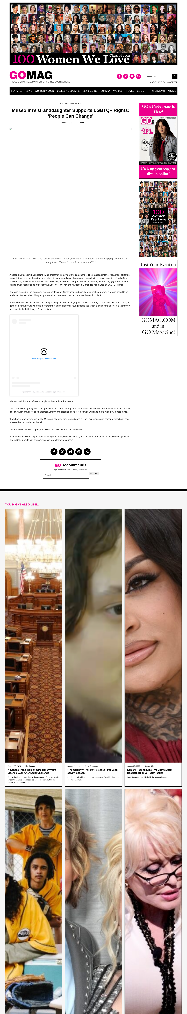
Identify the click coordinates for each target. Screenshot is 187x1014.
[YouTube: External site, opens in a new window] (132, 76)
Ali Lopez (80, 123)
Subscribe (93, 473)
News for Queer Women (70, 104)
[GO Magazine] (52, 75)
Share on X (62, 451)
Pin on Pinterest (78, 451)
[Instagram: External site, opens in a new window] (138, 76)
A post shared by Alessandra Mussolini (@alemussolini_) (44, 392)
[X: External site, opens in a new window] (125, 76)
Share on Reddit (70, 451)
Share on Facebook (54, 451)
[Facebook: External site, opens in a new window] (119, 76)
